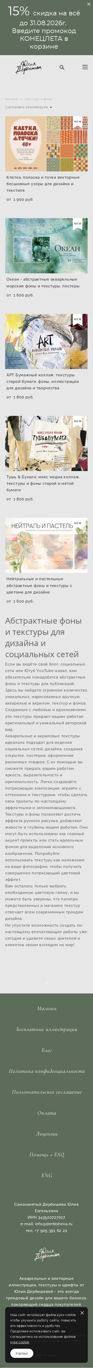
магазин (11, 99)
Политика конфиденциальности (47, 1071)
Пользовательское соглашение (47, 1091)
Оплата (46, 1112)
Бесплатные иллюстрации (47, 1029)
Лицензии (47, 1133)
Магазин (47, 1008)
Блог (47, 1050)
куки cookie (19, 1342)
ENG (46, 1175)
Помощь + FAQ (46, 1154)
